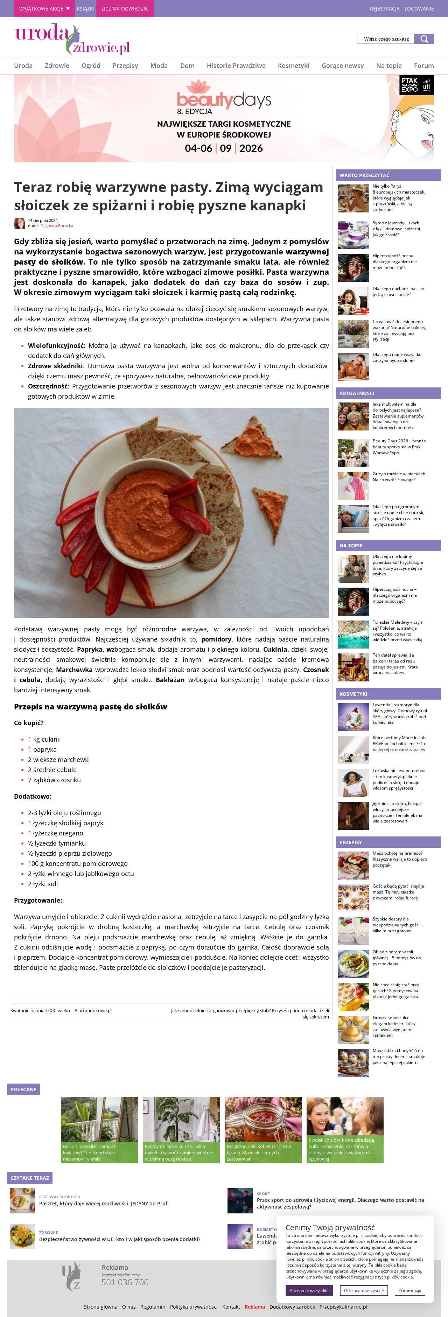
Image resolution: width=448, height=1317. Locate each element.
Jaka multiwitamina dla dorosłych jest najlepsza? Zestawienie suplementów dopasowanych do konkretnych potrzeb (398, 415)
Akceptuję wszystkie (309, 1291)
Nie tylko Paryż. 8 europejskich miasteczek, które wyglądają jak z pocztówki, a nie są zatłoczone (399, 197)
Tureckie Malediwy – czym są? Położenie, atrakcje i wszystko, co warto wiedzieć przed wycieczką (398, 631)
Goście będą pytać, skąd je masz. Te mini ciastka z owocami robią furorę (398, 892)
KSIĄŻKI (85, 8)
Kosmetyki (293, 65)
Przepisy (125, 65)
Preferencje (410, 1290)
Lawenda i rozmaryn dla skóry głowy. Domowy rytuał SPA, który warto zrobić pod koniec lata (400, 713)
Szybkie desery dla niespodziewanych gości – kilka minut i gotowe (398, 925)
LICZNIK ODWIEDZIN (125, 8)
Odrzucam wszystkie (364, 1291)
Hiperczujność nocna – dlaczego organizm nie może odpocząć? (395, 262)
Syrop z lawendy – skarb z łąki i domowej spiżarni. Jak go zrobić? (397, 229)
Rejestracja (385, 8)
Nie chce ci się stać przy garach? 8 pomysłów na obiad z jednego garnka (396, 991)
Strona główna (101, 1306)
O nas (129, 1306)
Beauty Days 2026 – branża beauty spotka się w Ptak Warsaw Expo (399, 447)
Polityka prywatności (194, 1306)
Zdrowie (57, 65)
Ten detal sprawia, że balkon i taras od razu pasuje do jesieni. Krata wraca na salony (395, 663)
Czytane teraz (29, 1178)
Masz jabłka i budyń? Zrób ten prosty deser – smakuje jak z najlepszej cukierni (399, 1056)
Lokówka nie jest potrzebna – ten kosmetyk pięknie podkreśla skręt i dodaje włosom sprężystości (399, 779)
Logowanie (419, 8)
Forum (424, 65)
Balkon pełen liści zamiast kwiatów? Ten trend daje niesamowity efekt (89, 1152)
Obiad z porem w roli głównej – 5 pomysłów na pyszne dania (397, 958)
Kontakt (231, 1306)
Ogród (91, 65)
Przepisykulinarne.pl (344, 1306)
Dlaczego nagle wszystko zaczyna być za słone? (397, 357)
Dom (187, 65)
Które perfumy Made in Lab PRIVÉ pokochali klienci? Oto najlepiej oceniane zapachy (399, 743)
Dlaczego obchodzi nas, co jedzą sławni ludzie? (398, 291)
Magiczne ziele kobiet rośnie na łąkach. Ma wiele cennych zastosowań (259, 1152)
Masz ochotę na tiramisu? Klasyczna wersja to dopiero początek (400, 859)
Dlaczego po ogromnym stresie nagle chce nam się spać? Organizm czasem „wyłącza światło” (399, 515)
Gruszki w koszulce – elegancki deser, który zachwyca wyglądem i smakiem (394, 1026)
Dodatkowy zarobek (292, 1306)
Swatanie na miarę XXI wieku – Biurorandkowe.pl (61, 1010)
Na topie (389, 65)
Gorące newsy (343, 65)
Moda (159, 65)
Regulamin (153, 1306)
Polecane (23, 1089)
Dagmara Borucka (57, 225)
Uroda (23, 65)
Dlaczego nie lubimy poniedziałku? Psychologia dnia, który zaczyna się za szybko (398, 565)
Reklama (255, 1306)
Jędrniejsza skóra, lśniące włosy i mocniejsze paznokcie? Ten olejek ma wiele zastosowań (397, 812)
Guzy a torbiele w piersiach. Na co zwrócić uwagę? (399, 477)
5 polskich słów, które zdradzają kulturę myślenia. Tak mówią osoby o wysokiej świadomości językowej (341, 1149)
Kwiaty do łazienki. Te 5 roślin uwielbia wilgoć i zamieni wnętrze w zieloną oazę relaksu (179, 1152)
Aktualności (357, 393)
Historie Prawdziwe (236, 65)
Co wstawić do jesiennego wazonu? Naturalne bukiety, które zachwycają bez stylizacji (399, 330)
